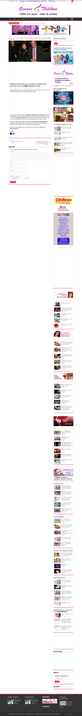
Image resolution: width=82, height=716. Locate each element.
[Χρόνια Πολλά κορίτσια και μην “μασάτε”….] (11, 701)
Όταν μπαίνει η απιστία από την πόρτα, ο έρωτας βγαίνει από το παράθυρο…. (67, 554)
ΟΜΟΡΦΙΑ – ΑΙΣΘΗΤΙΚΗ (26, 19)
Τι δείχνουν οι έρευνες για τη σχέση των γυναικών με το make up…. (66, 361)
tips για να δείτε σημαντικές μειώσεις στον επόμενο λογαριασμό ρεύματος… (66, 498)
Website (11, 170)
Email (11, 166)
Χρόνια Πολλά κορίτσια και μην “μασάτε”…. (18, 701)
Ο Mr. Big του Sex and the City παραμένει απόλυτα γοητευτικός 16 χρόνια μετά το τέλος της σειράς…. (41, 142)
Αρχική (10, 38)
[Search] (72, 1)
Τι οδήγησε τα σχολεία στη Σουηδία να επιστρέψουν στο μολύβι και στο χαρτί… (66, 492)
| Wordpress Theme (29, 713)
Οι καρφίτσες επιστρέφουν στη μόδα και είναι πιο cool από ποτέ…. (66, 367)
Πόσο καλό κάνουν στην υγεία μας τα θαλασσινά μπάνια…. (66, 520)
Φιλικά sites (44, 1)
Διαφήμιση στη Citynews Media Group (30, 1)
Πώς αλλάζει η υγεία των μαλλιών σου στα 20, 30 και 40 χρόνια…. (66, 586)
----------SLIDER (16, 38)
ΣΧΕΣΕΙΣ (14, 19)
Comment (12, 151)
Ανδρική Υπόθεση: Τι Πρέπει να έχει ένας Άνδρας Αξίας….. (67, 385)
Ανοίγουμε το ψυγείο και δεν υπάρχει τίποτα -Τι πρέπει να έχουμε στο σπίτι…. (66, 598)
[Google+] (62, 1)
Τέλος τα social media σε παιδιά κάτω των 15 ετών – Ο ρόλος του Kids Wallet (66, 487)
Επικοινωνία (52, 1)
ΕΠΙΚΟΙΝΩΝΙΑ (64, 19)
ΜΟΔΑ (19, 19)
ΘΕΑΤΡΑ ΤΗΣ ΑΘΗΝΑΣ (66, 449)
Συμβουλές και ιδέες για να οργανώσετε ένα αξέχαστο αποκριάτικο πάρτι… (66, 309)
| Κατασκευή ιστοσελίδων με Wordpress (52, 713)
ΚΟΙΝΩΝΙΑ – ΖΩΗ (51, 19)
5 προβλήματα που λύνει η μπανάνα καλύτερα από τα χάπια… (31, 23)
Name (11, 162)
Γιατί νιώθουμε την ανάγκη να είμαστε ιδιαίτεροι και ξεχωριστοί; (66, 504)
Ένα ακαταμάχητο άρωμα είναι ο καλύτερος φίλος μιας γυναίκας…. (66, 355)
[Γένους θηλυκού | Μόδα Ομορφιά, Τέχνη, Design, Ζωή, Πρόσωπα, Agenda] (38, 9)
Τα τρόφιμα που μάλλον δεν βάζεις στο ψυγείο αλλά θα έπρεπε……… (66, 143)
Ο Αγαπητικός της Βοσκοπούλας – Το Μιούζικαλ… (65, 438)
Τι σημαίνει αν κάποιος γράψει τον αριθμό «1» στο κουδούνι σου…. (66, 509)
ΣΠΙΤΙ (45, 19)
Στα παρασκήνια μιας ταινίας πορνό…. (17, 141)
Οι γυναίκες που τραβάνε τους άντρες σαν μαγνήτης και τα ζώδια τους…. (66, 570)
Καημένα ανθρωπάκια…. (66, 302)
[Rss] (60, 1)
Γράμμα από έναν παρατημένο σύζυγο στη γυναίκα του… (66, 401)
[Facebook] (63, 1)
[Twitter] (64, 1)
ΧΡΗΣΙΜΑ (58, 19)
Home (10, 19)
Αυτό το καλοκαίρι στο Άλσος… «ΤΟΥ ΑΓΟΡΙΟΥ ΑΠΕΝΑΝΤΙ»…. (66, 432)
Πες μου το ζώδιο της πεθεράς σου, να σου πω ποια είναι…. (66, 560)
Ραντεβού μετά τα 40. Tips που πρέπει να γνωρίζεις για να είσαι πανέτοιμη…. (66, 343)
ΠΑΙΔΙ (42, 19)
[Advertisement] (30, 72)
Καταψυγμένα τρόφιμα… (66, 132)
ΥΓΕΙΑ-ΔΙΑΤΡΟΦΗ (35, 19)
